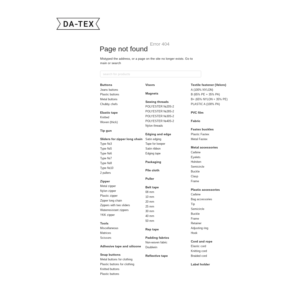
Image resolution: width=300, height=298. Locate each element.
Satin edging (153, 139)
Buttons (106, 85)
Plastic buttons (109, 94)
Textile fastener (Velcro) (208, 85)
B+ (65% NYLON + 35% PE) (209, 99)
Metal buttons (108, 99)
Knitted (104, 117)
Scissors (105, 237)
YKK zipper (107, 215)
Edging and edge (158, 134)
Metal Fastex (199, 139)
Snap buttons (110, 254)
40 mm (149, 216)
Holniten (196, 161)
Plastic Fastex (200, 134)
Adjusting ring (199, 228)
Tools (104, 223)
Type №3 (106, 143)
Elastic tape (109, 112)
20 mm (149, 201)
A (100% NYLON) (202, 89)
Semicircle (197, 166)
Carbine (196, 152)
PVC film (197, 112)
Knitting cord (199, 251)
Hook (194, 233)
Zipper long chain (111, 200)
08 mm (149, 192)
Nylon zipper (108, 190)
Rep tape (152, 229)
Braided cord (199, 255)
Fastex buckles (202, 129)
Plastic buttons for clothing (117, 264)
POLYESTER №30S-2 (159, 116)
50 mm (149, 220)
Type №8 (106, 163)
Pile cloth (152, 170)
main (103, 63)
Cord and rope (201, 241)
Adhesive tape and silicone (120, 246)
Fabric (195, 121)
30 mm (149, 211)
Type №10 (106, 168)
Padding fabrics (157, 237)
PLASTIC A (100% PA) (205, 104)
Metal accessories (204, 147)
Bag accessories (201, 199)
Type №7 (106, 158)
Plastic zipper (108, 195)
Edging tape (153, 153)
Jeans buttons (109, 89)
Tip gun (106, 130)
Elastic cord (198, 246)
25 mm (149, 206)
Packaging (153, 162)
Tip (193, 204)
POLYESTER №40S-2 (159, 121)
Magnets (151, 93)
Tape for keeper (155, 143)
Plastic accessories (205, 189)
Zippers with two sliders (115, 205)
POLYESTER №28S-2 (159, 111)
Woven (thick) (109, 122)
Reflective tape (156, 255)
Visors (150, 85)
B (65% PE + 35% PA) (205, 94)
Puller (149, 178)
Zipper (105, 181)
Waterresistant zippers (114, 210)
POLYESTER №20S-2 (159, 106)
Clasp (194, 176)
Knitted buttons (109, 269)
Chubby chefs (109, 104)
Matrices (105, 233)
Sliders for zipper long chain (121, 139)
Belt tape (152, 187)
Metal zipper (108, 186)
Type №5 (106, 148)
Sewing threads (157, 102)
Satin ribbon (153, 148)
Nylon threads (154, 125)
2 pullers (105, 172)
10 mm (149, 196)
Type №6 (106, 153)
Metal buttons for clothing (116, 259)
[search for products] (197, 74)
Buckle (195, 171)
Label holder (200, 264)
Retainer (196, 223)
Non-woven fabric (156, 242)
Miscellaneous (109, 228)
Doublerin (151, 247)
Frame (195, 181)
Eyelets (196, 157)
